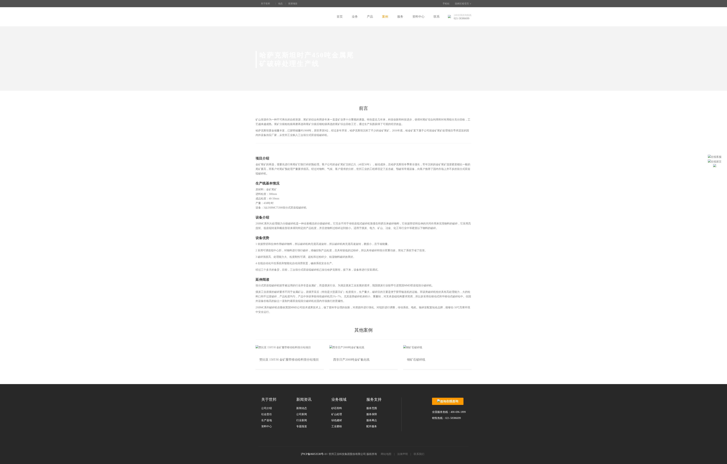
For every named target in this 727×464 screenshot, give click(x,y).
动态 (280, 3)
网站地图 (386, 454)
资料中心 (418, 16)
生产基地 (266, 420)
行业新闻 (301, 420)
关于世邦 (265, 3)
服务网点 (371, 420)
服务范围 (371, 408)
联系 (437, 16)
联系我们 (419, 454)
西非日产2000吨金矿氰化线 (351, 359)
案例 (385, 16)
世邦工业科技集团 (278, 16)
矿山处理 (336, 414)
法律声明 (402, 454)
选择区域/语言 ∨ (463, 3)
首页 (340, 16)
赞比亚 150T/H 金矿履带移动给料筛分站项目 (289, 359)
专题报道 (301, 426)
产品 (370, 16)
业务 (355, 16)
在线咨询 (452, 401)
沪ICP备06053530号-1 (313, 454)
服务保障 (371, 414)
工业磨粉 (336, 426)
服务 (400, 16)
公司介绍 (266, 408)
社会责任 (266, 414)
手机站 (446, 3)
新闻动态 (301, 408)
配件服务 (371, 426)
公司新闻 (301, 414)
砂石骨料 (336, 408)
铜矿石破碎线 (416, 359)
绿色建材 (336, 420)
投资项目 (292, 3)
